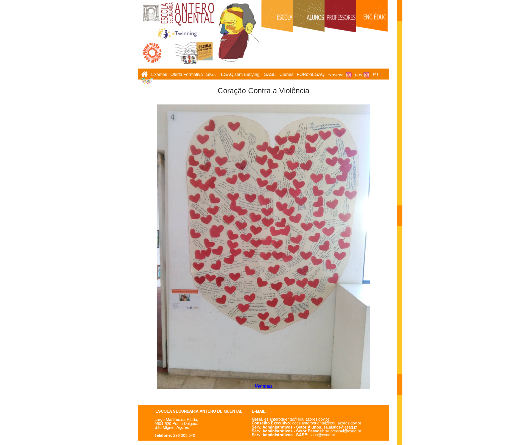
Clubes (286, 74)
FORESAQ (310, 74)
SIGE (211, 74)
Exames (159, 74)
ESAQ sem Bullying (240, 74)
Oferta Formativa (186, 74)
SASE (270, 74)
